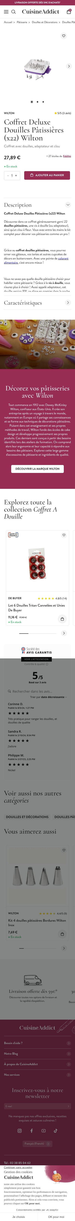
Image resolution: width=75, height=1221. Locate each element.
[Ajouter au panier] (62, 618)
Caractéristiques (23, 302)
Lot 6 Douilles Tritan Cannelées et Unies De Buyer (36, 607)
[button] (31, 101)
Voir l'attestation (36, 659)
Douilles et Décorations (44, 22)
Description (18, 205)
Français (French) (34, 1144)
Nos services (12, 1074)
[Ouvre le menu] (6, 12)
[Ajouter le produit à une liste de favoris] (63, 36)
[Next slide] (69, 66)
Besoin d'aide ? (13, 1043)
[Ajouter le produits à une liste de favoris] (64, 535)
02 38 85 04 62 (20, 1163)
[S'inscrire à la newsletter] (69, 1106)
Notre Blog (11, 1053)
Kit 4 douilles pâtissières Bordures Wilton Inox (37, 923)
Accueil (8, 22)
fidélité (67, 156)
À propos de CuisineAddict (21, 1064)
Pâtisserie (22, 22)
